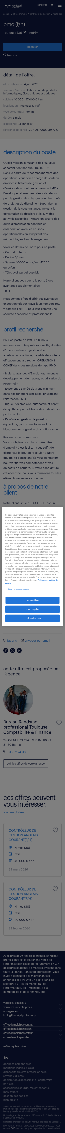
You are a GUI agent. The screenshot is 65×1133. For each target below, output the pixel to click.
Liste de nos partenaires (18, 589)
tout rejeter (33, 609)
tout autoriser (32, 618)
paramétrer (33, 600)
